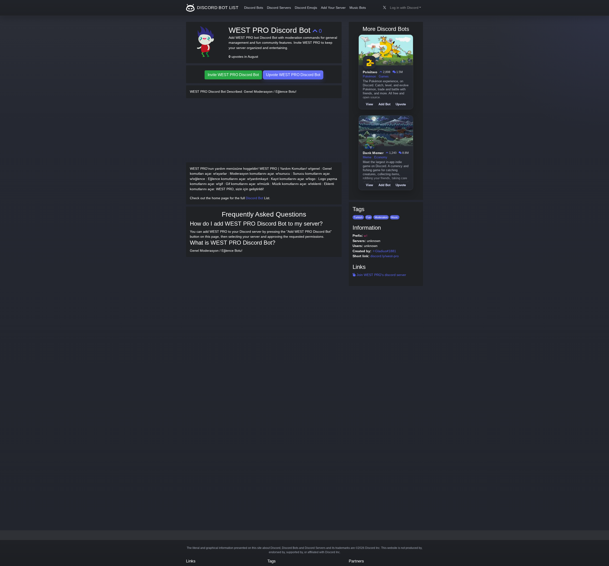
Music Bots (357, 8)
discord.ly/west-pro (384, 256)
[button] (405, 8)
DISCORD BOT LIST (217, 7)
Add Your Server (333, 8)
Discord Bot (254, 198)
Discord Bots (253, 8)
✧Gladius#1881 (384, 251)
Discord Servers (279, 8)
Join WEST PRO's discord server (381, 275)
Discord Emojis (306, 8)
